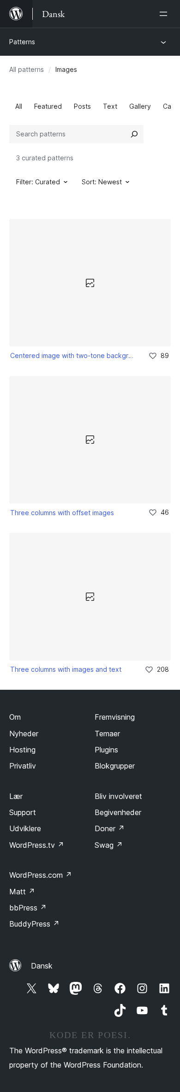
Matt (22, 891)
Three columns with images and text (65, 669)
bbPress (28, 907)
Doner (110, 828)
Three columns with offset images (62, 513)
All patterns (26, 69)
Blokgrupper (115, 765)
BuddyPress (34, 923)
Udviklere (25, 828)
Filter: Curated (38, 182)
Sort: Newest (102, 182)
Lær (16, 796)
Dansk (42, 965)
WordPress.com (40, 875)
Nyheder (23, 733)
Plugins (106, 749)
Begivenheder (118, 812)
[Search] (134, 134)
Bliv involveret (118, 796)
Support (22, 812)
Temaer (107, 733)
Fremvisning (115, 717)
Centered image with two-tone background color (73, 355)
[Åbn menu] (165, 14)
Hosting (22, 749)
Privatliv (22, 765)
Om (15, 717)
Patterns (22, 42)
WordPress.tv (36, 845)
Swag (109, 845)
